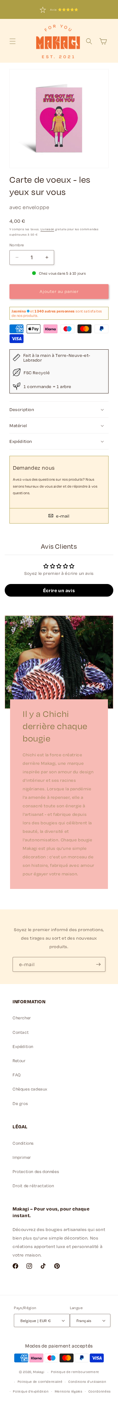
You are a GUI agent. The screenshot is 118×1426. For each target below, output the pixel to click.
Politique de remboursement (75, 1372)
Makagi (38, 1372)
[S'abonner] (98, 964)
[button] (13, 41)
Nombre (16, 244)
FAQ (17, 1075)
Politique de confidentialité (40, 1381)
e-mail (62, 516)
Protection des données (36, 1171)
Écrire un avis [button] (59, 590)
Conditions (23, 1143)
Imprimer (22, 1157)
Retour (19, 1060)
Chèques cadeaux (30, 1089)
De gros (20, 1103)
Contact (21, 1032)
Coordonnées (99, 1391)
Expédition (23, 1046)
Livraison (47, 229)
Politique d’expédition (30, 1391)
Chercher (22, 1018)
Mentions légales (68, 1391)
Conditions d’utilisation (87, 1381)
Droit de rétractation (33, 1185)
